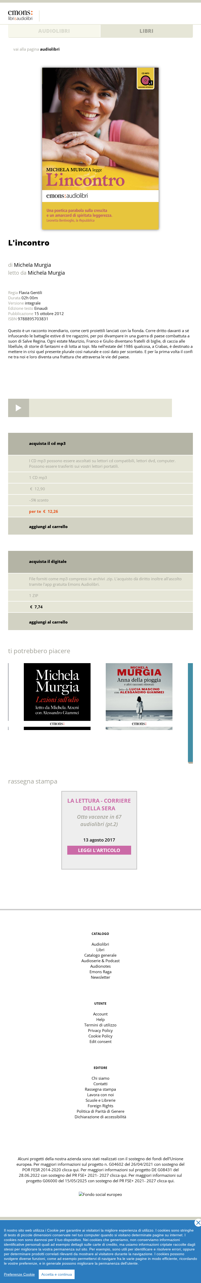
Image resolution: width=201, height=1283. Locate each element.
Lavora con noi (100, 1094)
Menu (189, 14)
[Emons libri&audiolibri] (24, 16)
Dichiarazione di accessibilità (100, 1116)
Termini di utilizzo (100, 1025)
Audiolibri (54, 30)
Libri (146, 30)
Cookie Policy (100, 1036)
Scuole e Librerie (100, 1100)
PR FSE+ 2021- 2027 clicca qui (99, 1175)
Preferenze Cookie (19, 1274)
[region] (100, 1251)
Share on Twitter (13, 370)
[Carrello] (178, 14)
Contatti (100, 1083)
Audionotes (100, 966)
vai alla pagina (36, 49)
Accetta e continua (56, 1274)
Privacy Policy (100, 1030)
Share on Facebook (25, 370)
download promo (182, 408)
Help (100, 1019)
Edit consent (100, 1041)
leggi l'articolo (99, 850)
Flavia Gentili (30, 292)
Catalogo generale (100, 955)
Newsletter (100, 977)
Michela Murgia (32, 264)
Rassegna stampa (100, 1089)
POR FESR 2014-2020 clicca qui (50, 1169)
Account (100, 1013)
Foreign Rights (100, 1105)
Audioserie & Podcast (100, 960)
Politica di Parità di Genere (100, 1111)
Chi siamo (100, 1078)
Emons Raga (100, 971)
